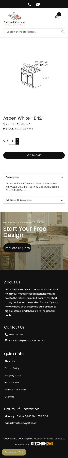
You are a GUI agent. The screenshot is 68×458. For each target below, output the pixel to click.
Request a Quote (17, 248)
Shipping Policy (13, 375)
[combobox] (34, 32)
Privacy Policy (12, 368)
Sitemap (9, 396)
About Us (10, 361)
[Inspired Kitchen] (14, 20)
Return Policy (12, 382)
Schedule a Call (14, 452)
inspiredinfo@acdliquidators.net (38, 4)
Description (12, 177)
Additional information (19, 200)
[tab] (34, 177)
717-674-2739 (29, 4)
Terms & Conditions (15, 389)
